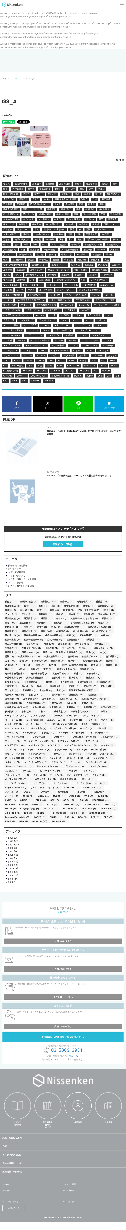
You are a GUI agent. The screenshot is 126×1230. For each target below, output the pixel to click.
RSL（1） (84, 800)
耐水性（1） (42, 627)
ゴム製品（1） (12, 770)
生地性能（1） (52, 648)
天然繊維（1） (29, 690)
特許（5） (10, 656)
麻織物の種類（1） (29, 601)
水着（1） (40, 665)
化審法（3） (88, 703)
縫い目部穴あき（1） (102, 631)
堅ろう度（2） (59, 694)
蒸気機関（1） (44, 622)
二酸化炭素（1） (60, 711)
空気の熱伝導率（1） (34, 639)
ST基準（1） (26, 800)
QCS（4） (10, 804)
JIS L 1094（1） (108, 808)
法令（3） (28, 665)
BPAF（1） (10, 821)
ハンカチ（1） (55, 745)
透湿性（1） (46, 618)
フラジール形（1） (42, 736)
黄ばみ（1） (11, 601)
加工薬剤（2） (56, 707)
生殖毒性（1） (12, 648)
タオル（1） (59, 753)
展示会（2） (28, 686)
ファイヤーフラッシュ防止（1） (39, 741)
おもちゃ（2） (12, 796)
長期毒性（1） (45, 614)
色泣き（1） (104, 622)
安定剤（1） (74, 686)
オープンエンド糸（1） (16, 779)
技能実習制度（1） (33, 681)
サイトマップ (68, 1202)
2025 (10, 841)
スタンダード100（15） (78, 757)
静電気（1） (89, 605)
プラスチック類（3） (98, 732)
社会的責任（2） (74, 639)
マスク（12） (107, 719)
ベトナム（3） (12, 732)
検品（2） (23, 669)
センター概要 (68, 1190)
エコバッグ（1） (38, 783)
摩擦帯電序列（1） (14, 677)
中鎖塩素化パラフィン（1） (84, 711)
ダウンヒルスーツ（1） (39, 753)
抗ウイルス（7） (13, 681)
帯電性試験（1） (85, 681)
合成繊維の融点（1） (36, 703)
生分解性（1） (69, 648)
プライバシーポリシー (11, 1202)
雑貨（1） (42, 610)
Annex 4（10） (60, 821)
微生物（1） (51, 681)
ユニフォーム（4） (56, 719)
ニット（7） (11, 749)
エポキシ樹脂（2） (69, 779)
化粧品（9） (72, 703)
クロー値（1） (40, 774)
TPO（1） (89, 796)
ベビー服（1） (105, 728)
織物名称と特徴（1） (74, 627)
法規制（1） (112, 660)
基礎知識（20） (77, 694)
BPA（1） (24, 821)
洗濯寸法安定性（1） (93, 660)
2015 (10, 875)
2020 (10, 858)
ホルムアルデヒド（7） (16, 728)
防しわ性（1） (29, 614)
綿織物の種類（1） (33, 635)
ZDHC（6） (28, 796)
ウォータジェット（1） (16, 787)
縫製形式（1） (63, 631)
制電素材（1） (73, 707)
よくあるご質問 (69, 1184)
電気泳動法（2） (106, 605)
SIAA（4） (41, 800)
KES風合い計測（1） (30, 808)
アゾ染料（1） (47, 791)
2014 (10, 878)
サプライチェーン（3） (73, 766)
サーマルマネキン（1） (48, 766)
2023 (10, 848)
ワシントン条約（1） (41, 715)
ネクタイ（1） (108, 745)
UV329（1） (59, 796)
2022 (10, 851)
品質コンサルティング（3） (95, 698)
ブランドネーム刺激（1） (17, 736)
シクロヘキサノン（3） (97, 762)
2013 (10, 882)
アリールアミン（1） (93, 787)
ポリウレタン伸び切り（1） (65, 724)
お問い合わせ (13, 1208)
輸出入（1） (61, 618)
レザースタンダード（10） (67, 715)
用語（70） (49, 643)
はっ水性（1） (83, 791)
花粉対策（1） (60, 622)
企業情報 (108, 1122)
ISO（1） (28, 812)
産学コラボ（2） (83, 643)
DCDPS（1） (39, 817)
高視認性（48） (49, 601)
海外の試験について (12, 1163)
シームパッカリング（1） (36, 762)
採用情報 (78, 1122)
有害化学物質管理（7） (16, 673)
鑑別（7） (61, 614)
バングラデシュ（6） (15, 745)
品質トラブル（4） (69, 698)
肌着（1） (28, 627)
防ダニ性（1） (12, 614)
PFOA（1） (38, 804)
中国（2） (106, 711)
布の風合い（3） (104, 681)
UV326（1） (75, 796)
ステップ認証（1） (37, 757)
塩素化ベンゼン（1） (15, 694)
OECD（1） (110, 804)
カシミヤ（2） (100, 774)
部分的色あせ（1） (107, 614)
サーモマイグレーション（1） (19, 766)
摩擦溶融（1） (93, 673)
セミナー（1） (75, 753)
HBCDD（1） (43, 812)
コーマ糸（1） (29, 770)
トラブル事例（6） (64, 749)
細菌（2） (71, 635)
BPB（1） (108, 817)
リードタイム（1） (14, 719)
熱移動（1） (73, 656)
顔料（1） (43, 605)
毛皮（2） (53, 665)
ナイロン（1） (27, 749)
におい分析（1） (101, 791)
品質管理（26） (31, 698)
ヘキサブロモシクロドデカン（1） (38, 732)
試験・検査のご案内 (12, 1137)
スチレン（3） (57, 757)
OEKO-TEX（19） (93, 804)
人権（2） (44, 711)
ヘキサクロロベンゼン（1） (72, 732)
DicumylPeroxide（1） (17, 817)
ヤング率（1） (76, 719)
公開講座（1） (90, 707)
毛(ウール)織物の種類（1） (75, 665)
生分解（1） (85, 648)
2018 (10, 865)
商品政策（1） (95, 694)
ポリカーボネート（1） (37, 724)
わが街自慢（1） (66, 791)
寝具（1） (42, 686)
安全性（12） (107, 686)
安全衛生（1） (90, 686)
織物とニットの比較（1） (100, 627)
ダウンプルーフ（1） (15, 753)
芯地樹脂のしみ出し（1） (83, 622)
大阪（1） (61, 690)
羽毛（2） (56, 627)
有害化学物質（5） (40, 673)
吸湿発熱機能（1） (14, 703)
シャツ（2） (77, 762)
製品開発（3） (27, 622)
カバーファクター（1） (78, 774)
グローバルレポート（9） (17, 774)
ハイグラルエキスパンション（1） (81, 745)
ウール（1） (101, 783)
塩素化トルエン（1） (38, 694)
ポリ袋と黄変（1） (14, 724)
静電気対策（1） (72, 605)
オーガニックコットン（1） (44, 779)
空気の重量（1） (13, 639)
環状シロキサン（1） (104, 648)
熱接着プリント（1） (92, 656)
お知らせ (6, 1184)
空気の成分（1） (55, 639)
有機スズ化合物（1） (67, 669)
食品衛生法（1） (13, 605)
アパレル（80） (13, 791)
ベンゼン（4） (87, 728)
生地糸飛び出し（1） (32, 648)
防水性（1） (109, 610)
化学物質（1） (39, 707)
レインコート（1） (92, 715)
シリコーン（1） (59, 762)
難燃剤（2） (11, 610)
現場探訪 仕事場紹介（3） (69, 652)
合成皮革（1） (56, 703)
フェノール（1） (13, 741)
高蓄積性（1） (67, 601)
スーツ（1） (91, 753)
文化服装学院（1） (62, 673)
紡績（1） (105, 635)
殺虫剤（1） (97, 665)
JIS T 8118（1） (51, 808)
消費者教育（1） (40, 660)
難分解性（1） (27, 610)
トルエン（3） (44, 749)
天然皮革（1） (46, 690)
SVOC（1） (103, 796)
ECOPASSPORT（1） (99, 812)
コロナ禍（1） (71, 770)
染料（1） (35, 669)
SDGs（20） (70, 800)
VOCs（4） (44, 796)
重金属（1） (74, 614)
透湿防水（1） (31, 618)
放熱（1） (78, 673)
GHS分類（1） (60, 812)
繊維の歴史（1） (30, 631)
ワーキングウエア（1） (16, 715)
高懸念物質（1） (85, 601)
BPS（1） (83, 817)
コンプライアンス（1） (50, 770)
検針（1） (9, 669)
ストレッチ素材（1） (15, 757)
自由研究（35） (13, 627)
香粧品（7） (102, 601)
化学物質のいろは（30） (17, 707)
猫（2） (103, 652)
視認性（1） (108, 618)
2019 (10, 861)
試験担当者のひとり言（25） (85, 618)
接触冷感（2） (59, 677)
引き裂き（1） (67, 681)
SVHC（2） (11, 800)
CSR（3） (70, 817)
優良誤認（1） (12, 711)
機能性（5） (112, 665)
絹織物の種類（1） (54, 635)
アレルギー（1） (71, 787)
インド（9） (54, 787)
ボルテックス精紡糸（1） (93, 724)
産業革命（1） (65, 643)
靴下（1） (56, 605)
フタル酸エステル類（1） (85, 736)
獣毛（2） (91, 652)
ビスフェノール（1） (94, 741)
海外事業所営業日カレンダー (47, 1125)
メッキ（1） (92, 719)
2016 (10, 871)
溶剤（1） (24, 660)
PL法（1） (24, 804)
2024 (11, 844)
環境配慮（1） (12, 652)
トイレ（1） (82, 749)
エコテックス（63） (82, 783)
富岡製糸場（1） (58, 686)
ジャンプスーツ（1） (103, 757)
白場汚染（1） (93, 639)
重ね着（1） (89, 614)
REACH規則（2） (101, 800)
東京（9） (48, 669)
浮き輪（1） (74, 660)
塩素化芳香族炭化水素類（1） (83, 690)
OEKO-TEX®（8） (71, 804)
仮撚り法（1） (29, 711)
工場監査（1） (12, 686)
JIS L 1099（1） (70, 808)
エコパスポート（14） (16, 783)
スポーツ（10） (107, 753)
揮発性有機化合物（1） (37, 677)
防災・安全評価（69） (89, 610)
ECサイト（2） (77, 812)
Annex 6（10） (40, 821)
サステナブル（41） (98, 766)
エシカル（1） (88, 779)
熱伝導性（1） (112, 656)
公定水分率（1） (108, 707)
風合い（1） (30, 605)
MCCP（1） (11, 808)
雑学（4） (55, 610)
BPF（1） (95, 817)
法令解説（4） (12, 665)
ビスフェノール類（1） (69, 741)
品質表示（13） (12, 698)
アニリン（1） (31, 791)
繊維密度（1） (12, 631)
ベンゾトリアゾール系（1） (64, 728)
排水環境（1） (76, 677)
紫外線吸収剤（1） (88, 635)
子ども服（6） (12, 690)
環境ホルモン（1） (31, 652)
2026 (10, 837)
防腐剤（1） (69, 610)
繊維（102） (47, 631)
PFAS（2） (52, 804)
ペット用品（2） (39, 728)
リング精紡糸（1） (35, 719)
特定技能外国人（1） (54, 656)
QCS (4, 1146)
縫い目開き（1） (81, 631)
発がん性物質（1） (14, 643)
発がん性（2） (33, 643)
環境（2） (48, 652)
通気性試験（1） (13, 618)
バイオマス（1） (37, 745)
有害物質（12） (87, 669)
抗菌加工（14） (93, 677)
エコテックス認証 (11, 1154)
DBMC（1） (56, 817)
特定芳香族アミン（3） (29, 656)
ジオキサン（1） (13, 762)
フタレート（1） (62, 736)
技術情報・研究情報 (12, 1171)
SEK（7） (55, 800)
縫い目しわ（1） (13, 635)
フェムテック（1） (109, 736)
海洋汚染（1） (58, 660)
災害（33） (10, 660)
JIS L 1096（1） (89, 808)
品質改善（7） (49, 698)
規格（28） (10, 622)
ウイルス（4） (38, 787)
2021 (10, 854)
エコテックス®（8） (59, 783)
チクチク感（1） (99, 749)
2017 (10, 868)
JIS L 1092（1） (13, 812)
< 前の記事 (119, 160)
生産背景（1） (101, 643)
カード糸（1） (57, 774)
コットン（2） (88, 770)
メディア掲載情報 (17, 1123)
